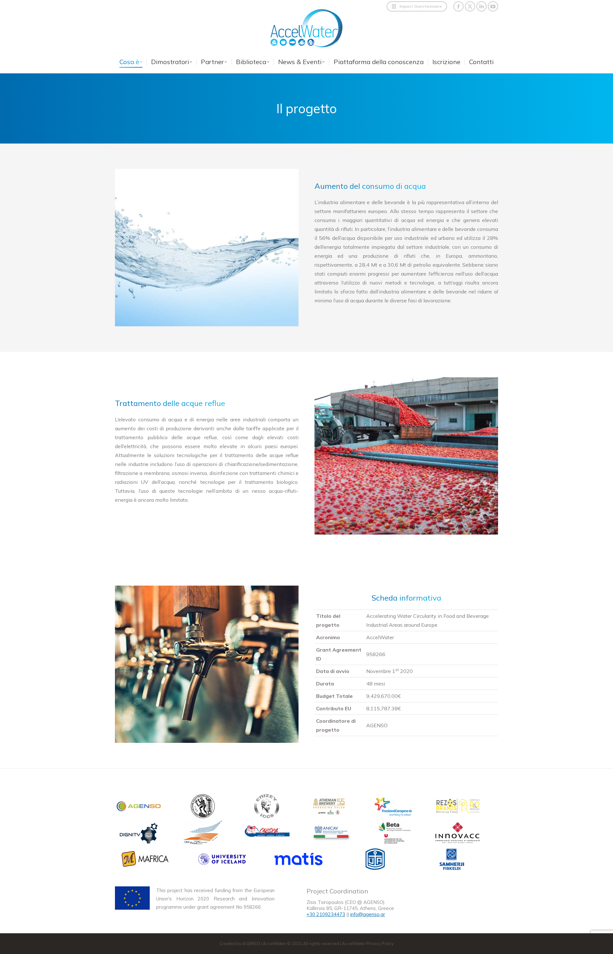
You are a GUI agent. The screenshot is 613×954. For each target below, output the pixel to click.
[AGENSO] (139, 807)
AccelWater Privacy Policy (368, 943)
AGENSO (251, 943)
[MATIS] (298, 860)
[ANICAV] (330, 834)
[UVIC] (394, 834)
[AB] (330, 807)
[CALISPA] (267, 834)
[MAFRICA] (145, 860)
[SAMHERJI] (451, 860)
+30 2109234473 (325, 914)
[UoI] (222, 860)
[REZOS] (458, 807)
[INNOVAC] (458, 834)
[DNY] (139, 834)
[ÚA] (375, 860)
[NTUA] (203, 807)
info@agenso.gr (367, 914)
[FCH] (394, 807)
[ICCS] (267, 807)
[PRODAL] (203, 834)
